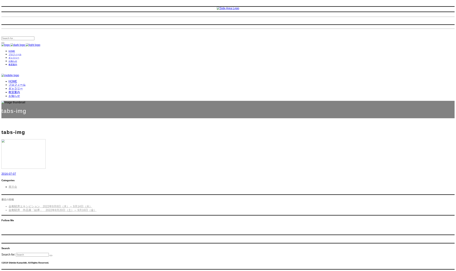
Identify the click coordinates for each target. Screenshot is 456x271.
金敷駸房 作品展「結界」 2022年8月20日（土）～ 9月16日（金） (53, 210)
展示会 (13, 186)
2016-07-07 (8, 173)
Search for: (8, 254)
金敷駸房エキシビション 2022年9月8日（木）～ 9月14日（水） (50, 206)
